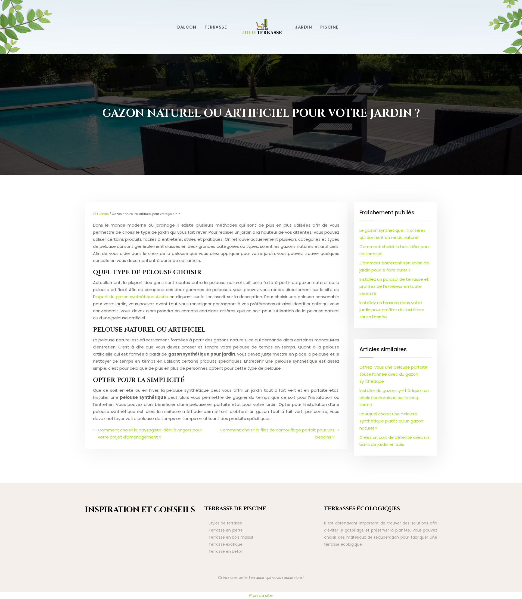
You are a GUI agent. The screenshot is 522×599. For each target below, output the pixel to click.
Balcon (186, 27)
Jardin (303, 27)
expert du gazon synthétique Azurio (131, 297)
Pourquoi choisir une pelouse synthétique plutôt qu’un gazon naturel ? (391, 421)
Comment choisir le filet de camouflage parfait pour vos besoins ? (277, 433)
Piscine (329, 27)
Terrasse (215, 27)
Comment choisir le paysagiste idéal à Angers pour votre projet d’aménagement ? (150, 433)
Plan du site (261, 595)
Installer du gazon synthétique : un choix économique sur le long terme (394, 397)
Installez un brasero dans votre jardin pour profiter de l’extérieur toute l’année (391, 310)
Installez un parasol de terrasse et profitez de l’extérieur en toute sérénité (394, 286)
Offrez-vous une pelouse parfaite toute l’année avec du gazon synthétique (393, 374)
